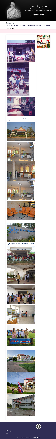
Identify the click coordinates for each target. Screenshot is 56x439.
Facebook (7, 433)
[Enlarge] (49, 35)
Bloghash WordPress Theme (37, 437)
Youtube (7, 432)
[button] (12, 28)
